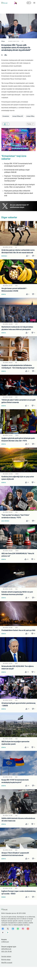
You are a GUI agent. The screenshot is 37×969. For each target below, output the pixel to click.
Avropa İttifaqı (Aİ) (17, 116)
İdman (3, 897)
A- (2, 55)
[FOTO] (18, 310)
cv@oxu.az (5, 942)
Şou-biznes (5, 521)
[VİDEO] (18, 874)
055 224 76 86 (6, 951)
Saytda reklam (6, 956)
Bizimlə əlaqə (5, 959)
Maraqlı (4, 256)
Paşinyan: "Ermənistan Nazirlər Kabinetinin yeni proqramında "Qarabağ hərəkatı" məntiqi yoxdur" (19, 178)
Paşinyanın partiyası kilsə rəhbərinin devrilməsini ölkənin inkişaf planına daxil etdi (18, 193)
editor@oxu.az (6, 949)
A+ (5, 55)
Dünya (3, 294)
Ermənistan (6, 116)
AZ (28, 2)
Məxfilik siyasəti (6, 962)
